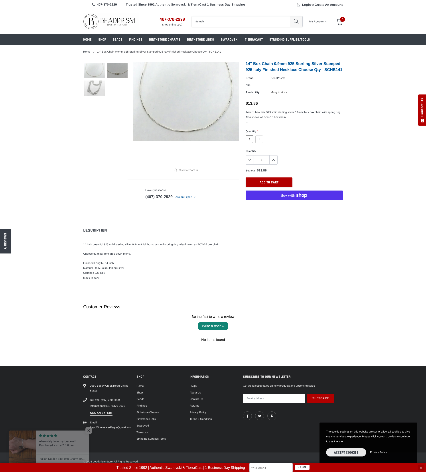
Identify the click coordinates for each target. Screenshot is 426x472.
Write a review (213, 326)
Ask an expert (101, 413)
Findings (135, 39)
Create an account (329, 4)
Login (306, 4)
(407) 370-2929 (159, 197)
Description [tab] (95, 230)
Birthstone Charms (164, 39)
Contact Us (196, 399)
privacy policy (378, 452)
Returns (194, 405)
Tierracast (254, 39)
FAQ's (193, 385)
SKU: (249, 85)
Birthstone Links (200, 39)
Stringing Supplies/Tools (289, 39)
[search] (296, 21)
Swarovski (229, 39)
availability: (253, 92)
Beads (117, 39)
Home (87, 39)
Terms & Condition (201, 419)
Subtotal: (251, 170)
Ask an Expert (184, 197)
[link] (247, 415)
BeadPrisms (278, 78)
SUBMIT (302, 467)
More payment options (294, 206)
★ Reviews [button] (5, 241)
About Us (195, 392)
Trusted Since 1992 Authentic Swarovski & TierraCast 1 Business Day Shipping (185, 4)
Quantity (252, 131)
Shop (102, 39)
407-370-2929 (107, 4)
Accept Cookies (346, 452)
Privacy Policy (198, 412)
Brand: (250, 78)
